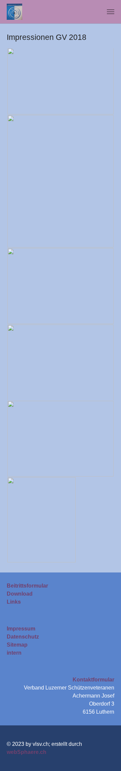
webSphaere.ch (26, 752)
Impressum (21, 628)
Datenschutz (23, 637)
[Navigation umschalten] (110, 11)
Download (20, 594)
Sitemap (17, 645)
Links (14, 602)
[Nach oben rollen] (106, 756)
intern (14, 653)
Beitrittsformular (27, 586)
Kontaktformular (93, 679)
